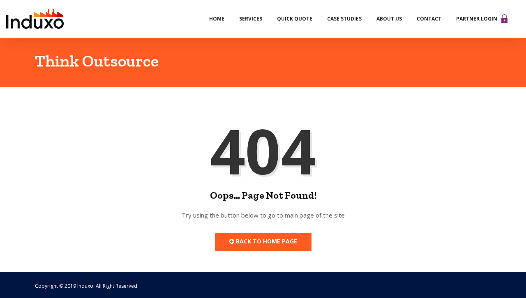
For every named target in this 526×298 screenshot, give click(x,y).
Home (216, 18)
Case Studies (344, 18)
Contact (429, 18)
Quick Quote (294, 18)
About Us (389, 18)
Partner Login (476, 18)
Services (250, 18)
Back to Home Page (265, 241)
